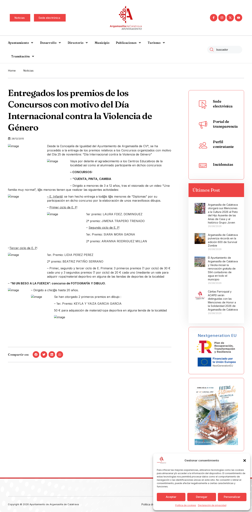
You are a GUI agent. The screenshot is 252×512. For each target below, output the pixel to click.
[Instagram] (222, 17)
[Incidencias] (203, 165)
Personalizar (232, 497)
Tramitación (20, 56)
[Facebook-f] (213, 17)
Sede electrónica (223, 103)
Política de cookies (185, 505)
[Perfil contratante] (203, 145)
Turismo (154, 43)
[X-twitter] (230, 17)
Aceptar (171, 497)
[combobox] (224, 49)
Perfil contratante (223, 144)
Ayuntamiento (18, 43)
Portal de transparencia (225, 124)
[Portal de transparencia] (203, 124)
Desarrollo (48, 43)
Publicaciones (126, 43)
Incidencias (223, 164)
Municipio (102, 43)
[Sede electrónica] (203, 104)
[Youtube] (238, 17)
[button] (244, 460)
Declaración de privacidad (212, 505)
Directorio (75, 43)
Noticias (28, 70)
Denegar (201, 497)
